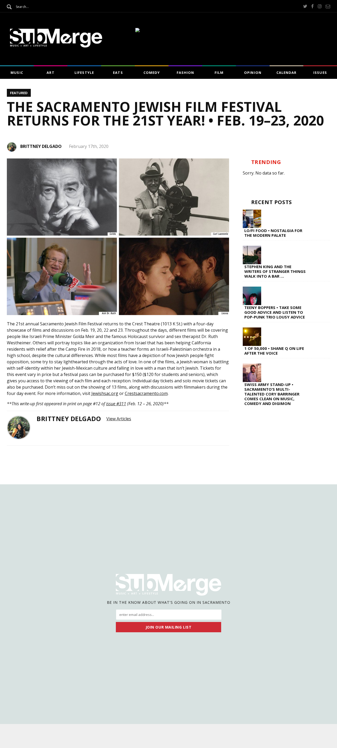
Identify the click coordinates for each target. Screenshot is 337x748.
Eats (118, 72)
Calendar (286, 72)
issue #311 (116, 404)
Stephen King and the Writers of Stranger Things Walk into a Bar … (275, 271)
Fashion (185, 72)
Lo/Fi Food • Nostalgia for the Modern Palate (273, 233)
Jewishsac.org (104, 393)
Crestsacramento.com (146, 393)
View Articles (118, 419)
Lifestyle (84, 72)
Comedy (151, 72)
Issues (320, 72)
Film (219, 72)
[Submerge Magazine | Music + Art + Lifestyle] (56, 46)
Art (50, 72)
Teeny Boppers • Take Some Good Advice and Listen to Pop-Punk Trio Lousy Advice (274, 312)
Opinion (252, 72)
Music (17, 72)
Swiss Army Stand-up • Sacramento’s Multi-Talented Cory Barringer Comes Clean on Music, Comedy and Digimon (271, 394)
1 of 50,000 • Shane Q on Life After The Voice (274, 350)
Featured (19, 92)
